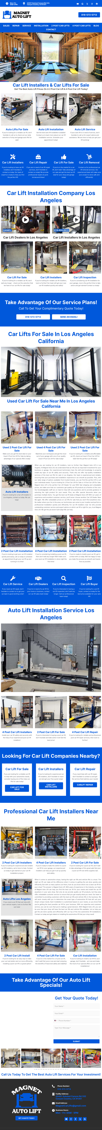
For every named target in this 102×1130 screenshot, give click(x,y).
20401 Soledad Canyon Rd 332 (71, 1096)
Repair (15, 25)
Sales (6, 25)
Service (26, 25)
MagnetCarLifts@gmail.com (71, 1105)
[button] (3, 1058)
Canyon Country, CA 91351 (69, 1099)
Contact (51, 29)
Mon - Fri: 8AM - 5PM (67, 1113)
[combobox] (55, 1020)
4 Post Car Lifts (81, 25)
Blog (96, 25)
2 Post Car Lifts (60, 25)
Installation (41, 25)
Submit (76, 1041)
